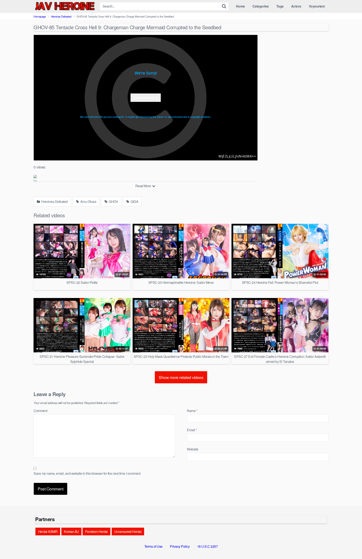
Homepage (40, 16)
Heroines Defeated (61, 16)
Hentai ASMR (48, 531)
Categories (260, 6)
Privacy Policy (180, 546)
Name (192, 410)
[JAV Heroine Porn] (65, 6)
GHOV (113, 201)
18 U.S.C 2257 (207, 546)
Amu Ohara (87, 201)
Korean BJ (71, 531)
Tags (280, 6)
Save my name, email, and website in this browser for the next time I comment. (87, 473)
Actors (296, 6)
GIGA (134, 201)
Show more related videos (181, 377)
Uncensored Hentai (128, 531)
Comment (40, 410)
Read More (143, 185)
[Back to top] (350, 546)
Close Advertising (145, 97)
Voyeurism (317, 6)
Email (192, 429)
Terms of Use (153, 546)
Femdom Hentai (96, 531)
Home (240, 6)
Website (192, 449)
